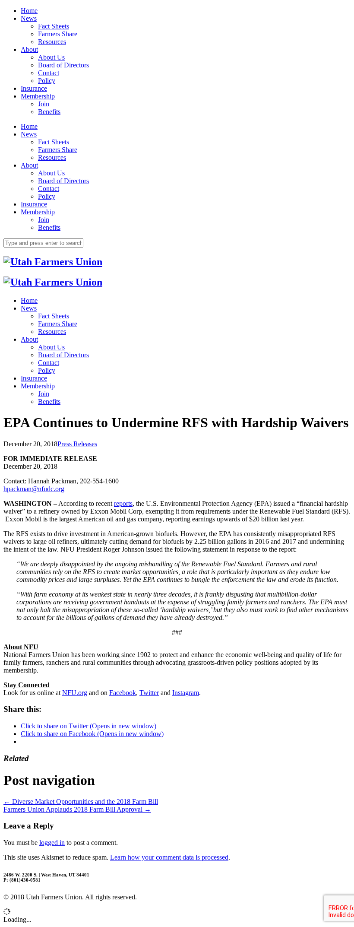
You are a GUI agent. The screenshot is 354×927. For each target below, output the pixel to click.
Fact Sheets (53, 26)
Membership (38, 96)
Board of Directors (63, 65)
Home (29, 10)
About (29, 49)
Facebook (122, 692)
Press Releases (77, 444)
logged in (52, 842)
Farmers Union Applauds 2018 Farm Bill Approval (77, 809)
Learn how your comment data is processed (169, 857)
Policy (46, 80)
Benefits (49, 111)
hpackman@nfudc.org (33, 488)
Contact (48, 72)
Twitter (149, 692)
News (29, 18)
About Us (51, 57)
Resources (52, 41)
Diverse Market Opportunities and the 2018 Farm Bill (80, 801)
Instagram (185, 692)
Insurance (34, 88)
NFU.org (74, 692)
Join (43, 104)
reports (123, 503)
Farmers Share (57, 34)
